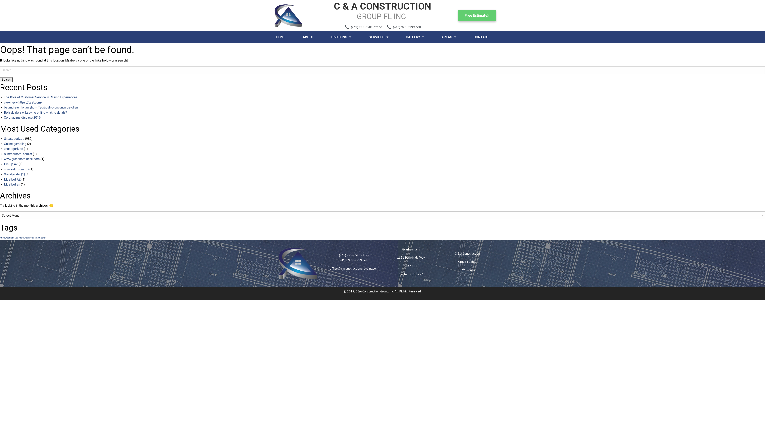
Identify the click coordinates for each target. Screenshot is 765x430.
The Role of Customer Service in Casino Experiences (40, 97)
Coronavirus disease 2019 (22, 117)
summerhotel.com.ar (18, 154)
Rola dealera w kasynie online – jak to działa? (35, 112)
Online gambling (15, 144)
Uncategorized (14, 139)
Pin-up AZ (11, 164)
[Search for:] (382, 70)
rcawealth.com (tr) (16, 169)
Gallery (413, 37)
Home (280, 37)
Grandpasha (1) (14, 174)
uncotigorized (13, 149)
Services (376, 37)
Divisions (339, 37)
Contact (481, 37)
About (308, 37)
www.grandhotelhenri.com (22, 159)
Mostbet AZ (12, 179)
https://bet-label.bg (9, 237)
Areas (446, 37)
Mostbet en (12, 184)
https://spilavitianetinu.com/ (32, 237)
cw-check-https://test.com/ (23, 102)
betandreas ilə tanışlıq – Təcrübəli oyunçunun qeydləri (41, 107)
